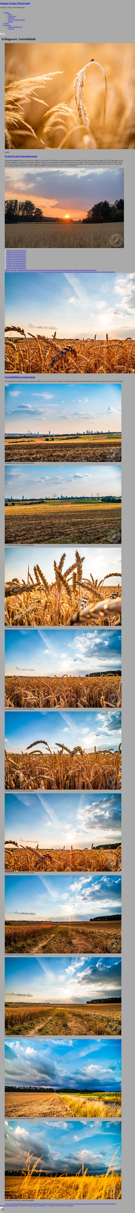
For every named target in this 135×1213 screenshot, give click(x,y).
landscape (87, 270)
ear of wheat (42, 270)
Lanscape (60, 272)
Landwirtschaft (101, 1204)
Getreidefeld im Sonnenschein (20, 377)
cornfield (19, 270)
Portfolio (6, 13)
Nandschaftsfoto (68, 272)
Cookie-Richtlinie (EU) (15, 27)
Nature (10, 14)
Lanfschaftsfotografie (50, 272)
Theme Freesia (33, 1205)
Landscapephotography (20, 272)
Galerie (7, 152)
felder (38, 1204)
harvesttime (67, 270)
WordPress (42, 1205)
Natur (75, 272)
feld (35, 1204)
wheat (107, 272)
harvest (62, 270)
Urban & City (12, 16)
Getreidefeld (56, 270)
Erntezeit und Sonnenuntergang (21, 156)
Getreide (42, 1204)
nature (79, 272)
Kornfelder (80, 270)
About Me (11, 29)
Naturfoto (84, 272)
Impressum (7, 25)
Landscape (11, 18)
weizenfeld (101, 272)
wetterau (113, 1204)
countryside (26, 270)
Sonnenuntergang (92, 272)
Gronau (55, 1204)
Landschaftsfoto (39, 272)
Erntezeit (49, 270)
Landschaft (30, 272)
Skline (108, 1204)
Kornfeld (74, 270)
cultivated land (34, 270)
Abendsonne (16, 1204)
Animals (10, 21)
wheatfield (112, 272)
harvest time (65, 1204)
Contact (6, 23)
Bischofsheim (24, 1204)
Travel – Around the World (16, 20)
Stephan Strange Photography (15, 3)
